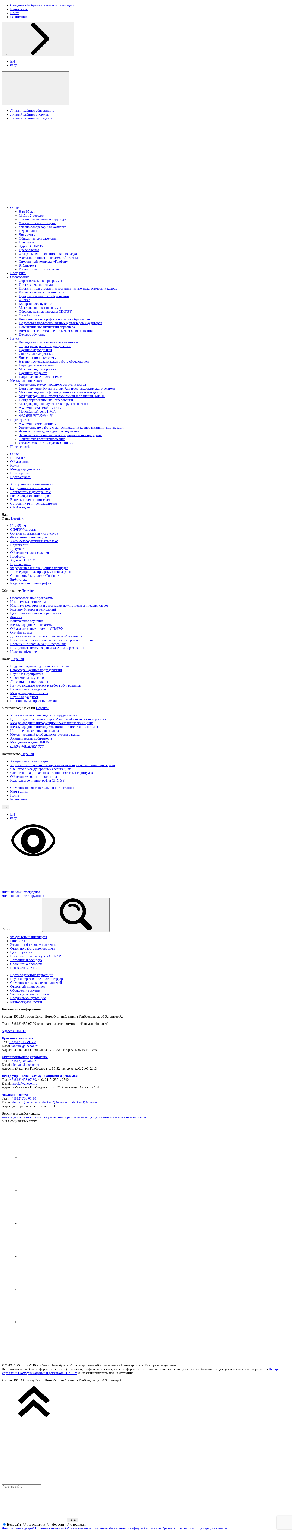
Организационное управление (25, 1057)
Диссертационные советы (38, 357)
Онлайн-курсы (29, 315)
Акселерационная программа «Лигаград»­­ (49, 257)
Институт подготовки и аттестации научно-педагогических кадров (68, 288)
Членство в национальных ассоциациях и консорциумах (60, 435)
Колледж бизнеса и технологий (42, 292)
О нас (14, 207)
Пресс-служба (29, 250)
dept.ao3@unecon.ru (86, 1102)
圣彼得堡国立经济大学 (36, 415)
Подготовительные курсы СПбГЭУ (36, 956)
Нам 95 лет (27, 211)
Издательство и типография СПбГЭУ (46, 443)
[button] (35, 88)
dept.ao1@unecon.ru (26, 1102)
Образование (19, 277)
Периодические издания (36, 365)
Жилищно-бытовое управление (33, 944)
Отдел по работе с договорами (32, 948)
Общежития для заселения (38, 238)
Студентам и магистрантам (30, 488)
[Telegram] (51, 1190)
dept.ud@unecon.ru (25, 1064)
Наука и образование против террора (37, 979)
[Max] (51, 1322)
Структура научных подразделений (45, 346)
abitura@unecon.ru (25, 1046)
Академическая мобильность (40, 407)
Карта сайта (19, 9)
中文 (13, 65)
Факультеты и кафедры (126, 1528)
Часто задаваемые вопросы (30, 994)
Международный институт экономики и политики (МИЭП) (62, 396)
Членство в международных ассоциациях (49, 431)
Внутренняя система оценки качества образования (56, 330)
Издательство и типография (39, 269)
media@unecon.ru (24, 1083)
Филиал (24, 300)
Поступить (18, 273)
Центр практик (21, 952)
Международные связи (27, 380)
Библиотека (27, 265)
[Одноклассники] (51, 1256)
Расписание (18, 17)
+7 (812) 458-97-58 (22, 1042)
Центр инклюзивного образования (44, 296)
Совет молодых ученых (36, 354)
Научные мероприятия (35, 350)
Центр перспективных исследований (46, 400)
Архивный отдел (15, 1094)
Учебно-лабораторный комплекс (42, 227)
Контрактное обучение (35, 304)
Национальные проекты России (42, 377)
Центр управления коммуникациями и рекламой (40, 1076)
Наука (14, 338)
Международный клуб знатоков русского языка (53, 404)
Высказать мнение (23, 968)
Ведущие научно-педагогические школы (48, 342)
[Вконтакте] (51, 1157)
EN (12, 61)
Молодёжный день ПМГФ (38, 411)
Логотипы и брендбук (26, 960)
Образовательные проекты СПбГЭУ (45, 311)
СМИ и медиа (20, 507)
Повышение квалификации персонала (47, 327)
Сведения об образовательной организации (42, 5)
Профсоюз (26, 242)
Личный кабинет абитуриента (32, 110)
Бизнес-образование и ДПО (30, 496)
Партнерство (19, 420)
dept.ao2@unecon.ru (56, 1102)
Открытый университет (27, 986)
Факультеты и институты (37, 223)
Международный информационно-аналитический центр (60, 392)
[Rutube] (51, 1289)
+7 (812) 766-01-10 (22, 1098)
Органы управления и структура (42, 219)
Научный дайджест (33, 373)
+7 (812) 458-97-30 (22, 1079)
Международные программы (40, 307)
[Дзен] (51, 1223)
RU (5, 54)
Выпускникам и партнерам (30, 499)
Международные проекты (38, 369)
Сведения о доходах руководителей (36, 982)
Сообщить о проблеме (26, 964)
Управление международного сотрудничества (52, 384)
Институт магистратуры (36, 284)
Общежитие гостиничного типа (42, 439)
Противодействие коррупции (31, 975)
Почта (14, 13)
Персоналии (28, 231)
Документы (27, 234)
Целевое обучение (32, 334)
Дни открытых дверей (18, 1528)
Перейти (17, 518)
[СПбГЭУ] (47, 200)
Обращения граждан (25, 990)
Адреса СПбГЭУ (31, 246)
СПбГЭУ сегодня (31, 215)
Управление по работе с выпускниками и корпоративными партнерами (71, 427)
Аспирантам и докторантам (30, 492)
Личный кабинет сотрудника (31, 118)
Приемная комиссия (17, 1038)
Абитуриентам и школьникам (31, 484)
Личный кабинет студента (29, 114)
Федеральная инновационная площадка (48, 254)
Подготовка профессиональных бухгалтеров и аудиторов (60, 323)
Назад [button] (6, 514)
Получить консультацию (28, 998)
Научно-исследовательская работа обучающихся (54, 361)
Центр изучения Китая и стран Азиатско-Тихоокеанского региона (67, 388)
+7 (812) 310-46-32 (22, 1061)
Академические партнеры (38, 423)
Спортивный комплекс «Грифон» (43, 261)
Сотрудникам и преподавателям (33, 503)
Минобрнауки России (26, 1002)
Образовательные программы (40, 281)
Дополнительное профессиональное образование (55, 319)
